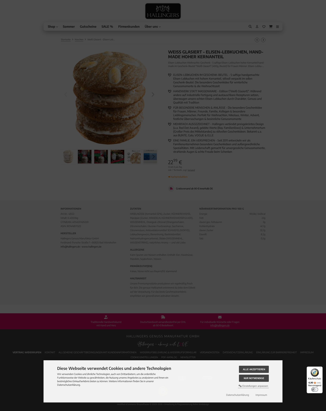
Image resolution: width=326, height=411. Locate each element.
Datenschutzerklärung (237, 394)
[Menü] (320, 369)
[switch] (314, 389)
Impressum (261, 394)
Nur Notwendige (254, 378)
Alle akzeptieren (254, 369)
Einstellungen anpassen (255, 386)
